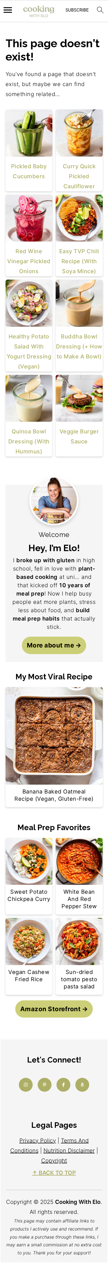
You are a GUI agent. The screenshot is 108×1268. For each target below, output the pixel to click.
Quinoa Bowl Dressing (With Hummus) (29, 441)
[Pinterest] (45, 1085)
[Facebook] (63, 1085)
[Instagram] (26, 1085)
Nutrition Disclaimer (69, 1150)
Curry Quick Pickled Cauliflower (79, 176)
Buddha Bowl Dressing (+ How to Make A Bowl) (79, 346)
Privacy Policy (37, 1140)
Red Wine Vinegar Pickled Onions (29, 261)
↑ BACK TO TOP (54, 1172)
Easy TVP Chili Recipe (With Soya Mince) (79, 261)
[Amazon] (82, 1085)
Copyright (54, 1160)
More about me (50, 645)
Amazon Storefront (50, 1009)
